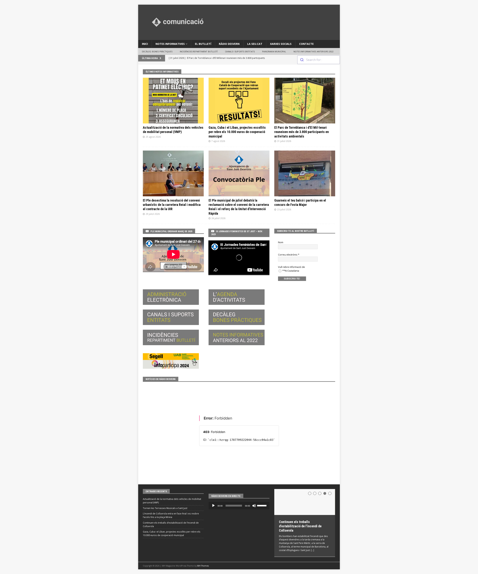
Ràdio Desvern (229, 44)
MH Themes (203, 565)
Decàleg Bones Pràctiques (157, 51)
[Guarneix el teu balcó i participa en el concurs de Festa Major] (304, 173)
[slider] (262, 505)
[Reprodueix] (213, 506)
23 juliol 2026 (284, 209)
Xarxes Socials (280, 44)
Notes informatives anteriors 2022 (314, 51)
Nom (280, 242)
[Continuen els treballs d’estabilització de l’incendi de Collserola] (304, 502)
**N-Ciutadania (290, 270)
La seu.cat (254, 44)
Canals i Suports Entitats (240, 51)
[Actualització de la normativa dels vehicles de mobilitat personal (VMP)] (173, 100)
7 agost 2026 (218, 141)
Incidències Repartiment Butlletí (199, 51)
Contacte (306, 44)
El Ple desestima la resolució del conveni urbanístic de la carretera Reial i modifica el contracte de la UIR (172, 204)
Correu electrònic (288, 254)
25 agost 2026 (153, 136)
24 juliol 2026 (218, 218)
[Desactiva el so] (254, 506)
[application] (239, 505)
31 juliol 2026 (284, 141)
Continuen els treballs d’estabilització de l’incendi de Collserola (300, 526)
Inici (145, 44)
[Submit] (301, 60)
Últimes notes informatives (162, 71)
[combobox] (318, 59)
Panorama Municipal (274, 51)
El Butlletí (203, 44)
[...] (312, 550)
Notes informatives (170, 44)
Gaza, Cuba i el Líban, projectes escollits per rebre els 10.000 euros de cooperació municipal (237, 132)
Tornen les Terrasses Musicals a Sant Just (165, 508)
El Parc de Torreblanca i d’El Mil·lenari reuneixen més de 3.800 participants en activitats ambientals (301, 132)
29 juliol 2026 (153, 213)
